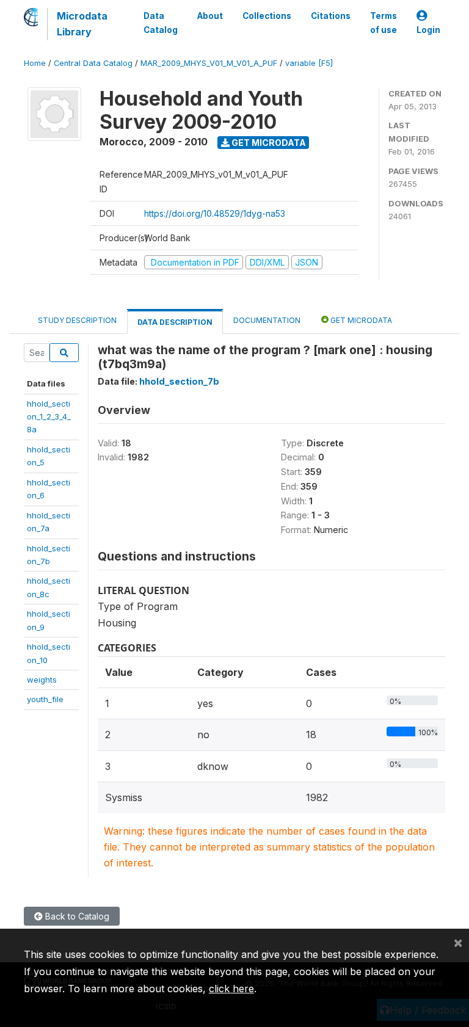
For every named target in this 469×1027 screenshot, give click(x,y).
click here (231, 988)
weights (42, 679)
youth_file (45, 699)
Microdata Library (82, 24)
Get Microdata (268, 142)
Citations (331, 16)
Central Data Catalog (93, 63)
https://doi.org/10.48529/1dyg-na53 (214, 213)
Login (428, 30)
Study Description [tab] (77, 320)
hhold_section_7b (179, 381)
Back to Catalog (76, 916)
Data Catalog (161, 22)
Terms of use (383, 22)
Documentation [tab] (266, 320)
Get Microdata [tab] (360, 320)
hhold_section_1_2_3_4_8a (49, 417)
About (210, 16)
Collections (266, 16)
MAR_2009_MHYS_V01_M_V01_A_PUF (208, 63)
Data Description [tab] (175, 322)
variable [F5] (309, 63)
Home (35, 63)
